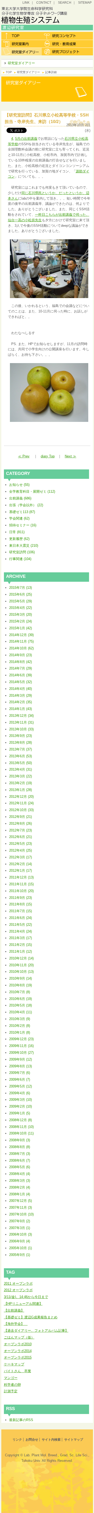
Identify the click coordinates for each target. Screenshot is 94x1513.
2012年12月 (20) (21, 797)
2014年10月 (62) (21, 648)
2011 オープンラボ (18, 1283)
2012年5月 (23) (20, 844)
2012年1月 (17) (20, 870)
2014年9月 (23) (20, 655)
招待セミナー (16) (22, 525)
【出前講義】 (14, 1310)
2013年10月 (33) (21, 729)
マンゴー (10, 1378)
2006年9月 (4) (19, 1241)
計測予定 (10, 1391)
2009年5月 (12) (20, 1086)
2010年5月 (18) (20, 1005)
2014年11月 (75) (21, 641)
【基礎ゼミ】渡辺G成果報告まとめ (30, 1317)
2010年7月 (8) (19, 992)
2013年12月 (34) (21, 716)
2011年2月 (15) (20, 945)
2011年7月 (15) (20, 911)
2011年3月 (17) (20, 938)
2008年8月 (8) (19, 1147)
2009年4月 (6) (19, 1093)
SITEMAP (85, 2)
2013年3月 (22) (20, 776)
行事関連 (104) (20, 559)
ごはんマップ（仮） (19, 1337)
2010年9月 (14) (20, 978)
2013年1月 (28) (20, 790)
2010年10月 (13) (21, 972)
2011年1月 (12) (20, 951)
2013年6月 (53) (20, 756)
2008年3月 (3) (19, 1181)
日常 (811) (17, 532)
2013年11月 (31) (21, 722)
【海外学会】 (16, 1324)
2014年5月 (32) (20, 682)
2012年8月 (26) (20, 823)
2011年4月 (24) (20, 931)
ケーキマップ (14, 1364)
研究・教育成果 (62, 44)
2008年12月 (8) (20, 1120)
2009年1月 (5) (19, 1113)
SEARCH (64, 2)
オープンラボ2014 (18, 1351)
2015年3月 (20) (20, 614)
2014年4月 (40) (20, 689)
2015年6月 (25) (20, 594)
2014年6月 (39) (20, 675)
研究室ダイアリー (21, 51)
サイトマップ (73, 1439)
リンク (17, 1439)
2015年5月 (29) (20, 601)
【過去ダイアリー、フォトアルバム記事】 (36, 1330)
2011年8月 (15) (20, 904)
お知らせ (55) (19, 485)
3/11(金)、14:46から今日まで (26, 1297)
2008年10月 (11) (21, 1133)
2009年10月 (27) (21, 1053)
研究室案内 (21, 44)
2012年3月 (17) (20, 857)
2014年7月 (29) (20, 668)
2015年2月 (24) (20, 621)
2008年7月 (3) (19, 1154)
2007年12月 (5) (20, 1201)
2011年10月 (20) (21, 891)
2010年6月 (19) (20, 999)
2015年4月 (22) (20, 608)
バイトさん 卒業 (17, 1371)
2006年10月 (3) (20, 1234)
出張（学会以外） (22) (26, 505)
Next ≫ (70, 456)
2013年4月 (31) (20, 769)
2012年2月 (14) (20, 864)
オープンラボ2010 (18, 1344)
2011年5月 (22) (20, 925)
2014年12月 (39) (21, 635)
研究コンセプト (62, 36)
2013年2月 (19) (20, 783)
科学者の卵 (12, 1385)
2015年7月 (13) (20, 588)
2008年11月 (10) (21, 1127)
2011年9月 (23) (20, 898)
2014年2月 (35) (20, 702)
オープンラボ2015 (18, 1357)
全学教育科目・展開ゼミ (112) (32, 491)
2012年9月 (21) (20, 817)
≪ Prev (24, 456)
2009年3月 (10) (20, 1100)
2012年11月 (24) (21, 803)
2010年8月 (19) (20, 985)
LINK (26, 2)
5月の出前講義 (26, 139)
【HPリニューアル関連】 (23, 1304)
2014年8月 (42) (20, 662)
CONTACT (43, 2)
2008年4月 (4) (19, 1174)
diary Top (48, 456)
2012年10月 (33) (21, 810)
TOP (9, 72)
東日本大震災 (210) (23, 546)
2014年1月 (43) (20, 709)
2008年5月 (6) (19, 1167)
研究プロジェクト (62, 51)
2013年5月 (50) (20, 763)
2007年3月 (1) (19, 1228)
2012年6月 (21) (20, 837)
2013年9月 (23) (20, 736)
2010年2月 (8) (19, 1026)
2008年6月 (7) (19, 1160)
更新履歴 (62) (19, 539)
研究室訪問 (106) (22, 552)
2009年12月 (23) (21, 1039)
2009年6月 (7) (19, 1079)
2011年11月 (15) (21, 884)
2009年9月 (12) (20, 1059)
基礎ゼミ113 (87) (22, 512)
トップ (21, 36)
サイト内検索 (51, 1439)
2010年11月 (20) (21, 965)
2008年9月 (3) (19, 1140)
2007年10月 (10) (21, 1214)
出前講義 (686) (20, 498)
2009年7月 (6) (19, 1073)
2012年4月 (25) (20, 850)
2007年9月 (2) (19, 1221)
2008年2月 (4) (19, 1187)
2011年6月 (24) (20, 918)
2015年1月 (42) (20, 628)
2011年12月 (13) (21, 877)
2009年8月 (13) (20, 1066)
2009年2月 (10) (20, 1106)
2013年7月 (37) (20, 749)
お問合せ (32, 1439)
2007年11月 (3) (20, 1207)
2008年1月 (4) (19, 1194)
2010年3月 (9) (19, 1019)
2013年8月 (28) (20, 742)
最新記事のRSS (21, 1420)
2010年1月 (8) (19, 1032)
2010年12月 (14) (21, 958)
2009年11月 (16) (21, 1046)
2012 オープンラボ (18, 1290)
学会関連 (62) (19, 518)
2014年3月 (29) (20, 695)
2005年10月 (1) (20, 1248)
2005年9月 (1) (19, 1255)
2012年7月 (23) (20, 830)
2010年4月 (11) (20, 1012)
